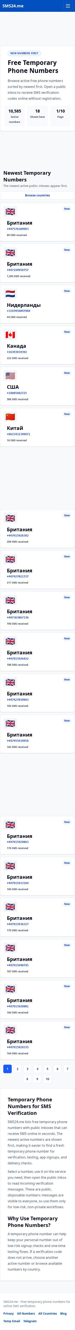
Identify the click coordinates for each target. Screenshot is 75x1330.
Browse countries (37, 195)
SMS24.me (13, 6)
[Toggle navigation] (67, 6)
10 (47, 1079)
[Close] (67, 1307)
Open (14, 1321)
